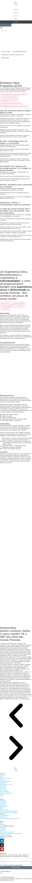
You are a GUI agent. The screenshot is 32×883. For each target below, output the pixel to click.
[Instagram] (2, 845)
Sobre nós (16, 12)
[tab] (13, 94)
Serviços (16, 9)
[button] (1, 28)
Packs (2, 799)
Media (16, 18)
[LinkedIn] (2, 841)
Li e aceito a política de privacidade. (12, 865)
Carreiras (16, 22)
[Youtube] (2, 849)
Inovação (16, 15)
